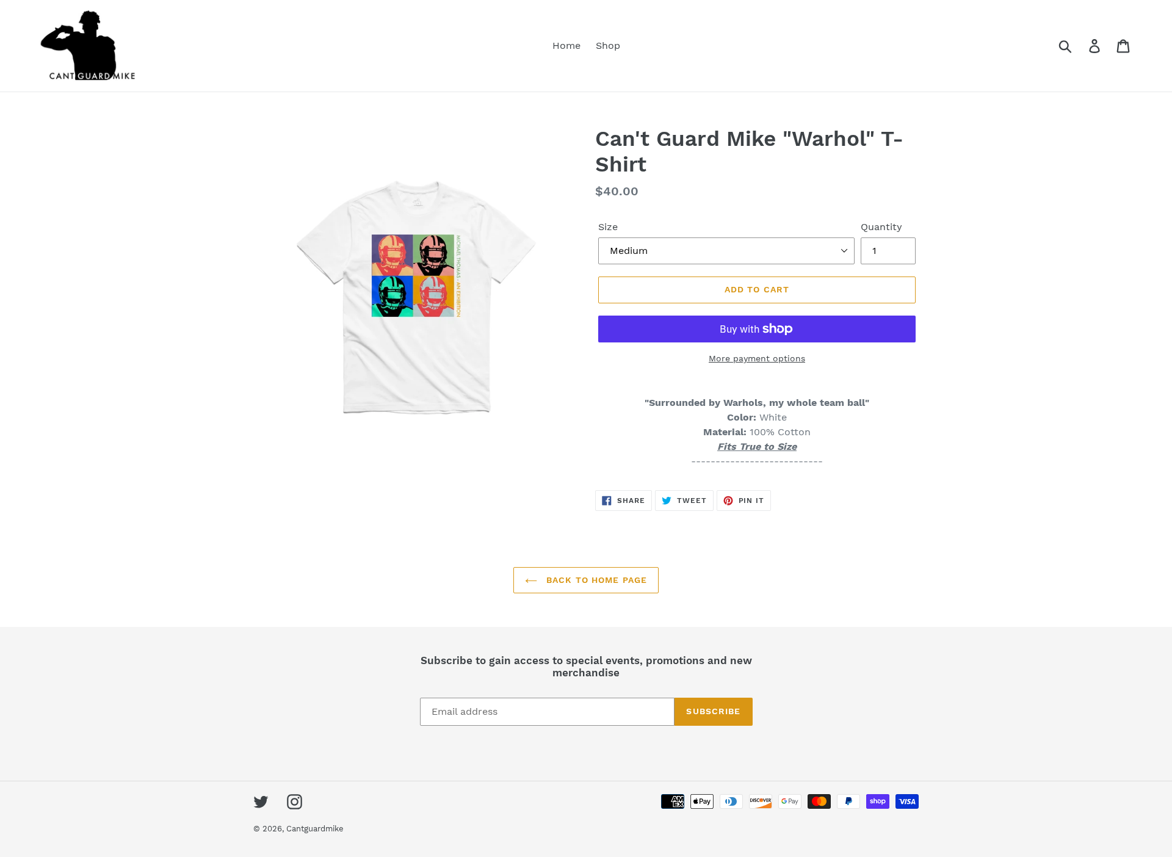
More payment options (757, 358)
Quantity (881, 227)
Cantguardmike (315, 828)
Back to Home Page (595, 580)
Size (608, 227)
